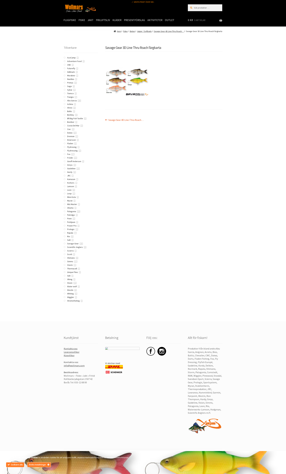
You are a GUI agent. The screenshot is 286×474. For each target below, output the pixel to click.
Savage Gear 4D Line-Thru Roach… (169, 31)
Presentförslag (134, 20)
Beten (132, 31)
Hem (119, 31)
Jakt (90, 20)
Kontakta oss (70, 348)
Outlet (169, 20)
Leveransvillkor (71, 352)
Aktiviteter (154, 20)
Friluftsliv (103, 20)
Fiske (82, 20)
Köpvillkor (69, 355)
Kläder (116, 20)
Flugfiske (69, 20)
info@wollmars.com (74, 365)
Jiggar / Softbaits (144, 31)
